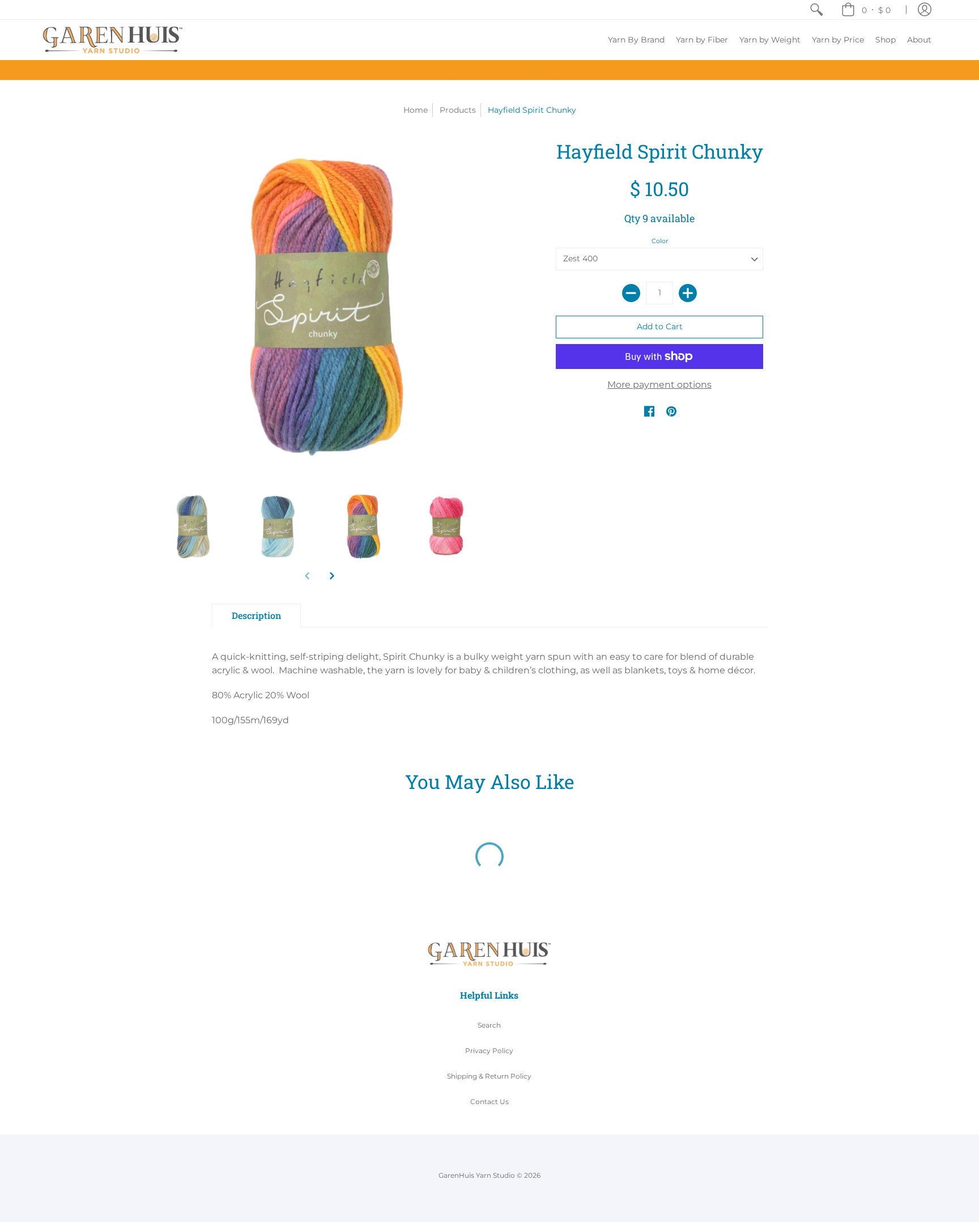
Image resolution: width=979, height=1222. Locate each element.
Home (415, 110)
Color (660, 241)
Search (489, 1025)
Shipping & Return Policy (489, 1076)
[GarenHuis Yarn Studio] (113, 40)
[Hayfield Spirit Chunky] (192, 527)
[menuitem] (816, 9)
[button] (866, 9)
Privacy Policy (489, 1050)
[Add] (688, 293)
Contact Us (489, 1101)
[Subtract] (631, 293)
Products (458, 110)
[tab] (256, 615)
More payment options (659, 384)
